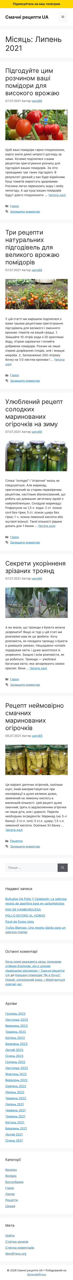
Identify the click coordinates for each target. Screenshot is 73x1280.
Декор (10, 1194)
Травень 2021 (15, 1116)
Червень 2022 (15, 1098)
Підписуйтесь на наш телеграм (36, 4)
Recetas (11, 1170)
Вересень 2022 (16, 1080)
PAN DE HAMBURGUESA (23, 909)
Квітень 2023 (15, 1038)
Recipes (10, 1176)
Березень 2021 (16, 1128)
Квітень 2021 (14, 1122)
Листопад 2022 (16, 1068)
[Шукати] (63, 868)
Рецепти (16, 841)
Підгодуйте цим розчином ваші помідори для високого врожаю (32, 82)
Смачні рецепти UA (27, 17)
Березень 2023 (16, 1044)
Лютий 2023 (14, 1050)
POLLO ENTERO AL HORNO (25, 915)
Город (14, 206)
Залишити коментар (25, 211)
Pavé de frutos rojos (19, 921)
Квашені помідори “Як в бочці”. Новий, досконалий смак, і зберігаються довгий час (35, 979)
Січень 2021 (14, 1140)
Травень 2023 (15, 1032)
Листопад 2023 (16, 1019)
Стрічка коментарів (19, 1247)
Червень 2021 (15, 1110)
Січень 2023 (14, 1056)
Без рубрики (14, 1182)
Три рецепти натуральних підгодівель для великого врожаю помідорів (32, 247)
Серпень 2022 (15, 1086)
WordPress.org (15, 1253)
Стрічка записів (16, 1241)
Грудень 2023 (15, 1013)
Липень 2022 (14, 1092)
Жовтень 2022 (16, 1074)
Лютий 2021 (14, 1134)
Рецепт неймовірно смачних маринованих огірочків (34, 717)
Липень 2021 (14, 1104)
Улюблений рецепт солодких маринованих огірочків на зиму (34, 413)
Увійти (10, 1235)
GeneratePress (36, 1274)
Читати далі (57, 195)
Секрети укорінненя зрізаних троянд (35, 567)
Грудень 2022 (15, 1062)
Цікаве (10, 1206)
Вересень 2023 (16, 1026)
